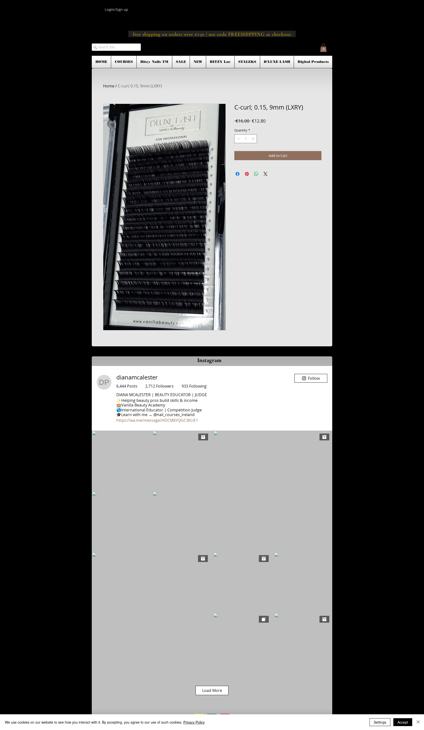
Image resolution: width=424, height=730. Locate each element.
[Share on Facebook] (237, 174)
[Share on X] (265, 174)
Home (108, 86)
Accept (403, 722)
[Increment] (253, 139)
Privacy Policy (194, 722)
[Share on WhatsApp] (256, 174)
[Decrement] (238, 139)
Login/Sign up (116, 9)
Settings (380, 722)
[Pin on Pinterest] (247, 174)
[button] (323, 48)
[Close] (418, 722)
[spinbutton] (246, 139)
